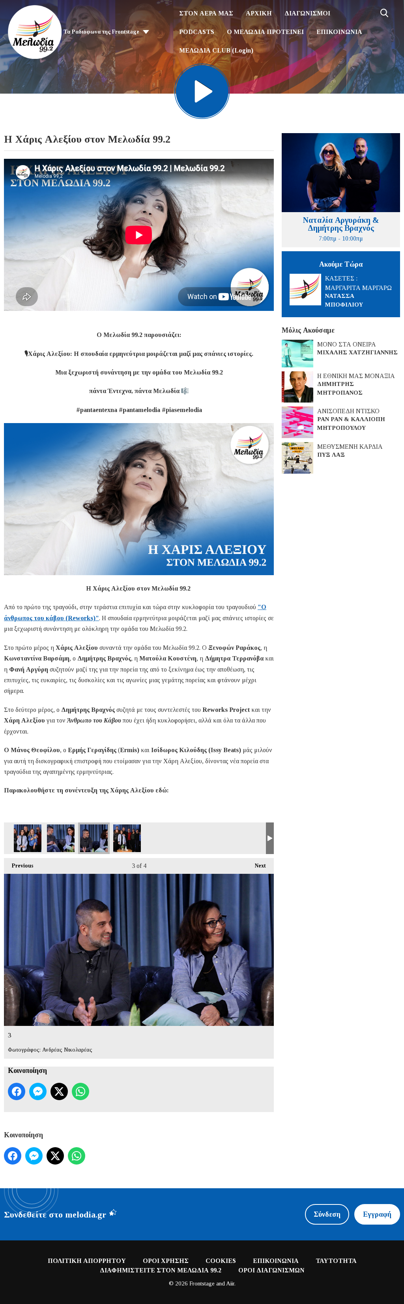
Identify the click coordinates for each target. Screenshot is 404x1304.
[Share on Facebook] (16, 1091)
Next (256, 866)
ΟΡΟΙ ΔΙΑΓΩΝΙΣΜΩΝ (271, 1270)
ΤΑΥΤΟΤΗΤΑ (336, 1260)
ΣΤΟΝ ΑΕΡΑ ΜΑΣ (206, 13)
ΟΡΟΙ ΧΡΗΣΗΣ (166, 1260)
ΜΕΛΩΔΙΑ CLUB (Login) (216, 50)
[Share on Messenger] (38, 1091)
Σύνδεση (327, 1214)
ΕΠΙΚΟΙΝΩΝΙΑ (339, 31)
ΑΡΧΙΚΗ (259, 13)
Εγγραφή (377, 1214)
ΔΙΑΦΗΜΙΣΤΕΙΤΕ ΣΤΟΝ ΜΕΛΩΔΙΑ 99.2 (160, 1270)
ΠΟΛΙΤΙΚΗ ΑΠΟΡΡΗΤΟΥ (87, 1260)
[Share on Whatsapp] (80, 1091)
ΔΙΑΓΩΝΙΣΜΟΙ (307, 13)
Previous (18, 866)
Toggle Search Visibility (384, 13)
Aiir (230, 1283)
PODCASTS (196, 31)
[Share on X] (59, 1091)
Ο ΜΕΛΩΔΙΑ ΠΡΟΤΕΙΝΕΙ (265, 31)
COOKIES (221, 1260)
